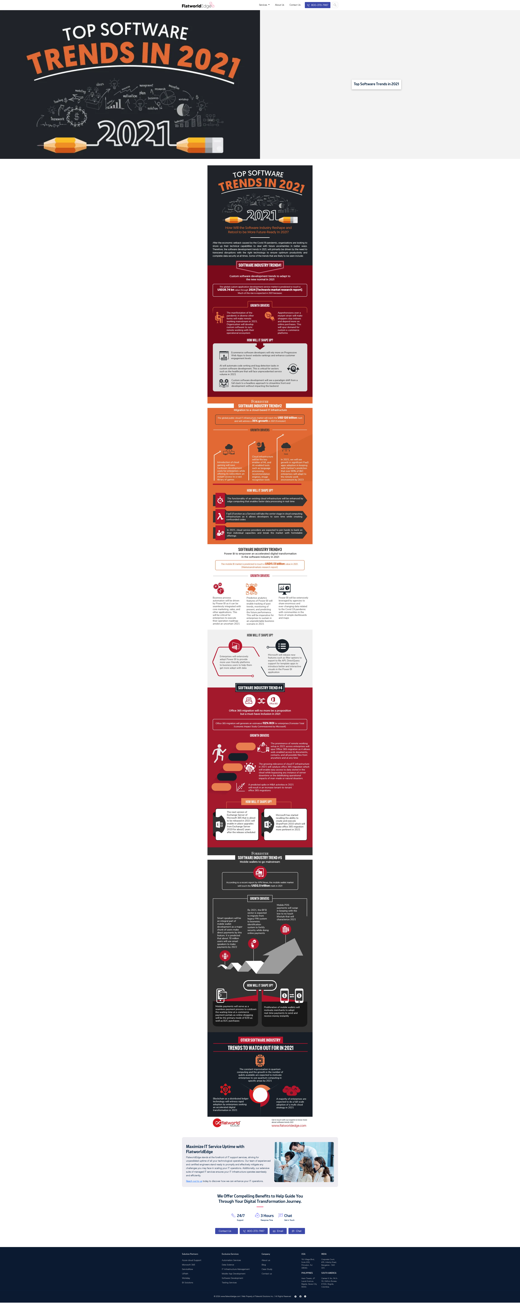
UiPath (185, 1273)
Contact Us (295, 4)
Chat (298, 1230)
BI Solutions (187, 1282)
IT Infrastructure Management (236, 1269)
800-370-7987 (319, 4)
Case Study (267, 1269)
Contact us (267, 1273)
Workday (186, 1278)
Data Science (228, 1264)
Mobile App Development (233, 1273)
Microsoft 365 (188, 1264)
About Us (279, 4)
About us (266, 1260)
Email (279, 1230)
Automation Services (231, 1260)
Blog (264, 1264)
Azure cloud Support (191, 1260)
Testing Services (229, 1282)
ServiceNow (187, 1269)
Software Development (232, 1278)
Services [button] (263, 4)
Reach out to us (194, 1181)
